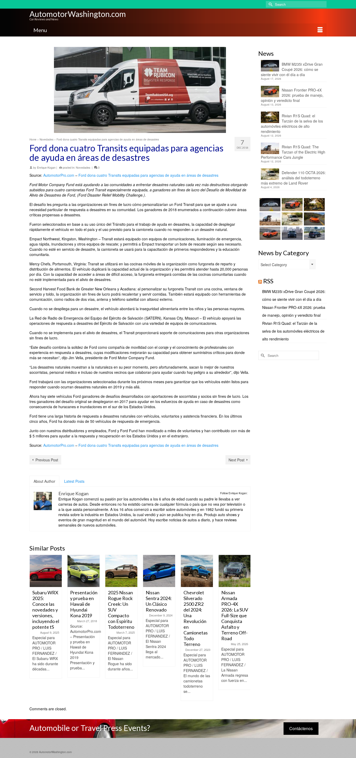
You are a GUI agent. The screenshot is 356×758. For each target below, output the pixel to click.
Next (245, 628)
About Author (44, 481)
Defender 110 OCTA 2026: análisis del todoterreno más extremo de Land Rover (293, 178)
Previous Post (46, 459)
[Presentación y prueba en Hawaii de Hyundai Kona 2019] (83, 571)
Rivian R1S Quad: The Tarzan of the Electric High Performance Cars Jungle (293, 152)
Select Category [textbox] (274, 264)
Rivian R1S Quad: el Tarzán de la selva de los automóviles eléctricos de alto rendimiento (292, 123)
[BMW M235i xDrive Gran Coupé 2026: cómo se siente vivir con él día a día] (269, 204)
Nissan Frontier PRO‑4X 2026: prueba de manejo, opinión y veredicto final (292, 95)
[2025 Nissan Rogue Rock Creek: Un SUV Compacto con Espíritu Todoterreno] (121, 571)
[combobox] (287, 264)
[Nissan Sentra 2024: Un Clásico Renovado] (159, 571)
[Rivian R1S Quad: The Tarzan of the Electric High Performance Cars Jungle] (269, 218)
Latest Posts (74, 481)
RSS (268, 281)
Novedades (83, 167)
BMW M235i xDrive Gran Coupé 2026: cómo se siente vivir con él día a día (292, 69)
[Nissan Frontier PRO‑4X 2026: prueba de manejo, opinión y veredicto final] (291, 204)
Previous (34, 628)
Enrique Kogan (46, 167)
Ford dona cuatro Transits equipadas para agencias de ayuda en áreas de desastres (148, 175)
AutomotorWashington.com (77, 14)
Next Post (236, 459)
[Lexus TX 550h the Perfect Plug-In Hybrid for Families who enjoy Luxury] (314, 233)
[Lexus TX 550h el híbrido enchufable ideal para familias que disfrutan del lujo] (291, 233)
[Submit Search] (270, 4)
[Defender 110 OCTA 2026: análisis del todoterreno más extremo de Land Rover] (291, 218)
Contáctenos (301, 728)
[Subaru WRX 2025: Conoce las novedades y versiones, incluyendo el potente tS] (46, 571)
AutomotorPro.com (58, 175)
